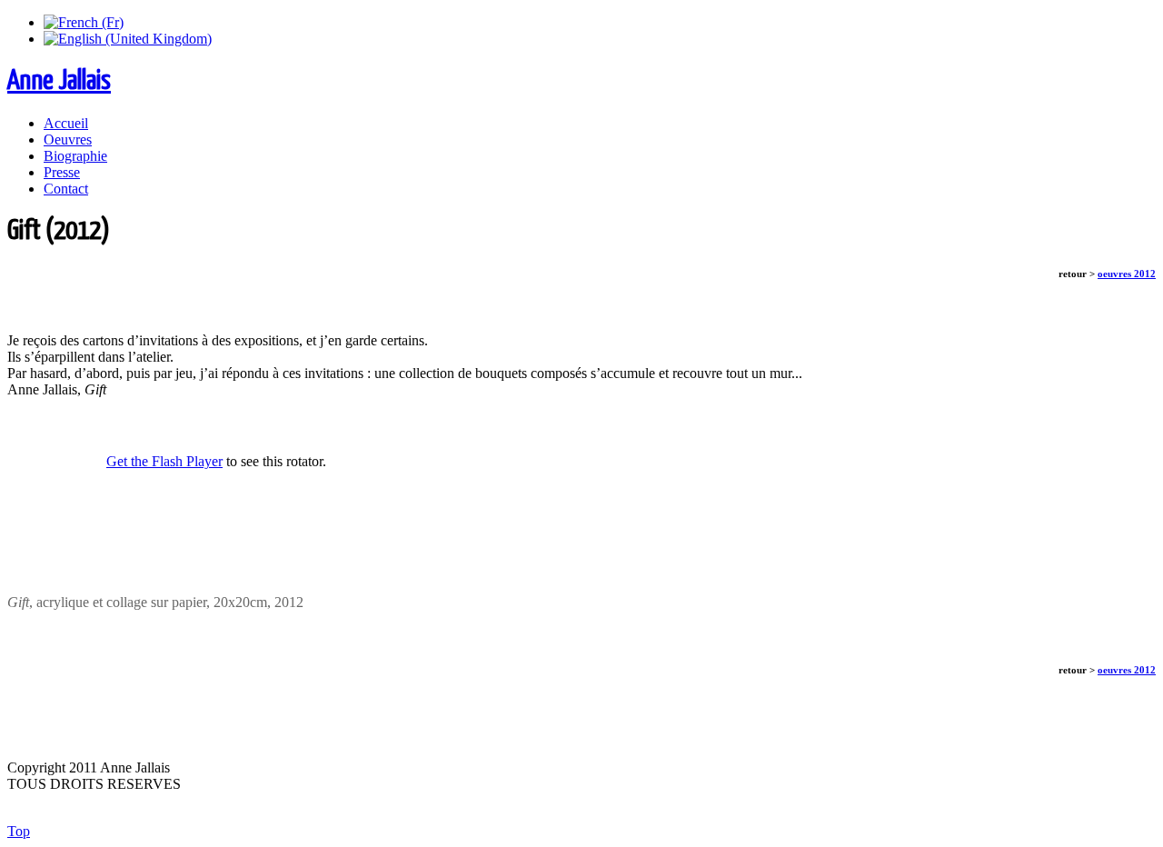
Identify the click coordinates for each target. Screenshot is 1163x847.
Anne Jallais (59, 81)
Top (18, 831)
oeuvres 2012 (1127, 273)
